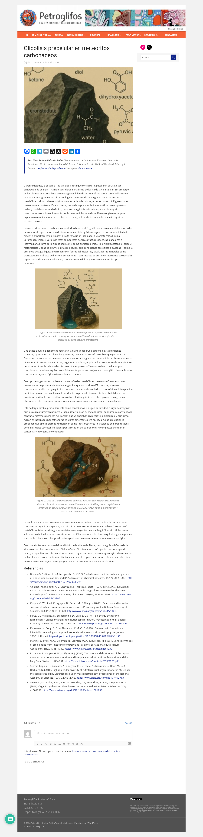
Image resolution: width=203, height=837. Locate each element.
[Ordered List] (55, 744)
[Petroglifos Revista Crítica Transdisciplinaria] (27, 34)
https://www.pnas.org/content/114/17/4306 (102, 623)
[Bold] (37, 744)
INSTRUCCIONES (75, 34)
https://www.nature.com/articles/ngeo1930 (88, 648)
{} (77, 743)
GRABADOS (113, 34)
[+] (81, 743)
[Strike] (51, 744)
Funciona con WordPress (86, 823)
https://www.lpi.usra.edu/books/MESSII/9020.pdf (92, 661)
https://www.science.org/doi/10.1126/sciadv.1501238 (72, 690)
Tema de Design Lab (35, 826)
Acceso (128, 722)
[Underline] (46, 744)
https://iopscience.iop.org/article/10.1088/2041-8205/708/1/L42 (85, 636)
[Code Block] (68, 744)
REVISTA (59, 34)
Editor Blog (48, 62)
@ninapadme (85, 168)
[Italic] (42, 744)
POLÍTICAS (95, 34)
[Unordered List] (59, 744)
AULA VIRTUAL (133, 34)
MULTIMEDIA (150, 34)
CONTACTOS (170, 34)
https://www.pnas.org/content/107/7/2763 (100, 677)
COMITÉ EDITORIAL (41, 34)
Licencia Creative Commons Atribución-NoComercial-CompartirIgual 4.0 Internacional (153, 811)
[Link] (73, 744)
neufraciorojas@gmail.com (51, 168)
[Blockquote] (64, 744)
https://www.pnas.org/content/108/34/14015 (92, 610)
